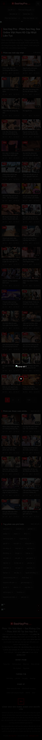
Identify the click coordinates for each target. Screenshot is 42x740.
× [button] (21, 379)
